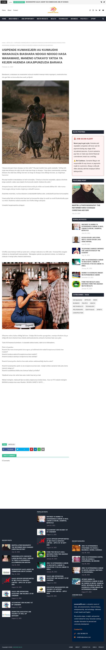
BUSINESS (76, 303)
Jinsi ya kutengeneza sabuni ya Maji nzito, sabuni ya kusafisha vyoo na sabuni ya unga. (93, 263)
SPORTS (99, 309)
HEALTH (92, 303)
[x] (99, 10)
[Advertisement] (53, 33)
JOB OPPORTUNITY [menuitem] (27, 19)
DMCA (94, 647)
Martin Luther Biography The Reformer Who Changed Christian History (86, 207)
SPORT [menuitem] (93, 19)
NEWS (95, 300)
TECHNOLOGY (90, 306)
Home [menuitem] (4, 19)
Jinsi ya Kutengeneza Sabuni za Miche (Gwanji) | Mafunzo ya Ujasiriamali (92, 570)
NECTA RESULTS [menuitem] (42, 19)
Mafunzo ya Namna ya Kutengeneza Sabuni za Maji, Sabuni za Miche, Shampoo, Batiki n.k (92, 227)
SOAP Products (90, 309)
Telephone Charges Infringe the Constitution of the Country (93, 251)
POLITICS (85, 303)
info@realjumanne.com (84, 637)
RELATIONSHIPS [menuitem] (8, 23)
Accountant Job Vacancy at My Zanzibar (22, 604)
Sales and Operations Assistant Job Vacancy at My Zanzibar (23, 593)
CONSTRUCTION (78, 313)
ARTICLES (10, 42)
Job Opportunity (77, 300)
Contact (15, 10)
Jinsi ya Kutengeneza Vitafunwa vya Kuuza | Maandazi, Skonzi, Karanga (92, 548)
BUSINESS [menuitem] (74, 19)
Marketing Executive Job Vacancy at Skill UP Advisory (21, 614)
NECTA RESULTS (78, 306)
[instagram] (93, 10)
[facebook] (90, 10)
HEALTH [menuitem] (53, 19)
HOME (71, 647)
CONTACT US (86, 647)
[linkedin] (96, 10)
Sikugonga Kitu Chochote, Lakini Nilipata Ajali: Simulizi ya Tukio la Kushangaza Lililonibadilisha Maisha (22, 559)
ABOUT (77, 647)
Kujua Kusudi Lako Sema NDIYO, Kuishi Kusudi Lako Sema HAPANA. (91, 239)
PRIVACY (101, 647)
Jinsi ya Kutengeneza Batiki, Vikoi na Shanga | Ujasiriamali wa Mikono (92, 559)
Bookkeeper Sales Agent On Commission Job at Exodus (47, 2)
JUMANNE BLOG (17, 647)
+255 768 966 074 (82, 633)
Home (4, 10)
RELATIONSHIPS (78, 309)
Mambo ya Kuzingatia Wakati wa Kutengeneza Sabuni (92, 274)
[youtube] (103, 10)
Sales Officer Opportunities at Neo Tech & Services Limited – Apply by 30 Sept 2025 (23, 581)
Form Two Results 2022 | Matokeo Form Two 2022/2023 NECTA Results (92, 284)
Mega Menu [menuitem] (13, 19)
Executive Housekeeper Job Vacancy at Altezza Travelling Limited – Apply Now (57, 590)
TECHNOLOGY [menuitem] (63, 19)
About (9, 10)
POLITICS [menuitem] (83, 19)
